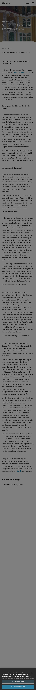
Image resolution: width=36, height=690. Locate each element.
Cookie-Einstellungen (18, 681)
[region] (18, 679)
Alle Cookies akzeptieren (18, 686)
